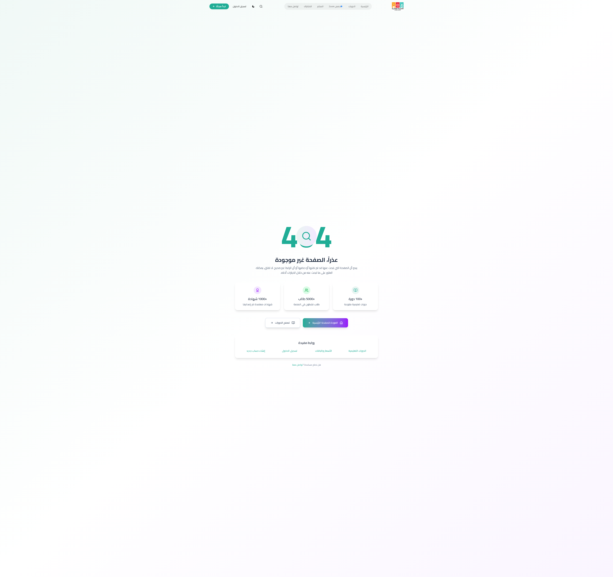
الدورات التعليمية (357, 351)
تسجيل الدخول (239, 6)
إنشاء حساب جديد (255, 351)
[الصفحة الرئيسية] (398, 6)
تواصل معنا (297, 365)
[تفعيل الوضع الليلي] (253, 6)
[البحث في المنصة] (261, 6)
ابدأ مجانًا (221, 6)
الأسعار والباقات (323, 351)
